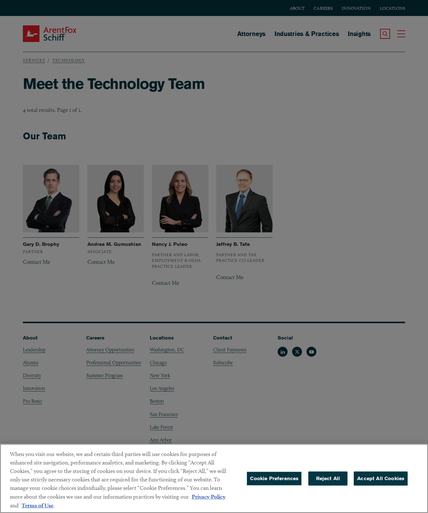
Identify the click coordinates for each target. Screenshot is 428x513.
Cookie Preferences (274, 478)
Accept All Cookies (380, 478)
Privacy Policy (209, 496)
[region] (214, 478)
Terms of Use (37, 505)
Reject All (328, 478)
